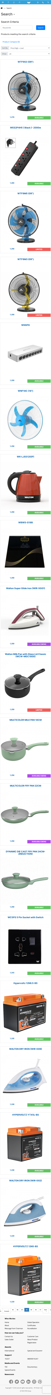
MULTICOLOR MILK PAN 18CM (26, 720)
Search (9, 8)
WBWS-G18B (25, 522)
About (7, 1325)
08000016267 (32, 1358)
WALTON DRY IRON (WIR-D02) (25, 1180)
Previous (6, 1310)
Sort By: (5, 48)
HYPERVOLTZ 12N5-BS (25, 1246)
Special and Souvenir (34, 1350)
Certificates (31, 1325)
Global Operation (33, 1322)
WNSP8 (25, 325)
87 (22, 1310)
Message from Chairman (14, 1328)
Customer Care (32, 1336)
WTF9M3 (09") (25, 259)
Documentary (32, 1367)
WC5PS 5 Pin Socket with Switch (25, 917)
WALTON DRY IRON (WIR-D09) (25, 1049)
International (9, 1350)
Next (45, 1310)
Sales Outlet (9, 1339)
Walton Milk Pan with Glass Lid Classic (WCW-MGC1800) (25, 655)
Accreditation (32, 1328)
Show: (4, 53)
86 (17, 1310)
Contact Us (9, 1336)
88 (27, 1310)
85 (13, 1310)
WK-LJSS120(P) (25, 456)
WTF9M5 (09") (25, 193)
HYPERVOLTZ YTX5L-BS (25, 1114)
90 (36, 1310)
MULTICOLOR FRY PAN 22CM (25, 785)
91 (40, 1310)
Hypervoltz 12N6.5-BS (25, 983)
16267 (7, 1358)
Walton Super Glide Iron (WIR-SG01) (25, 588)
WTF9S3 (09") (25, 62)
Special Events (10, 1370)
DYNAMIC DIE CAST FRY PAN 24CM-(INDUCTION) (25, 852)
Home (7, 1322)
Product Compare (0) (11, 41)
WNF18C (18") (25, 391)
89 (31, 1310)
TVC (6, 1367)
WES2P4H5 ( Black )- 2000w (25, 127)
